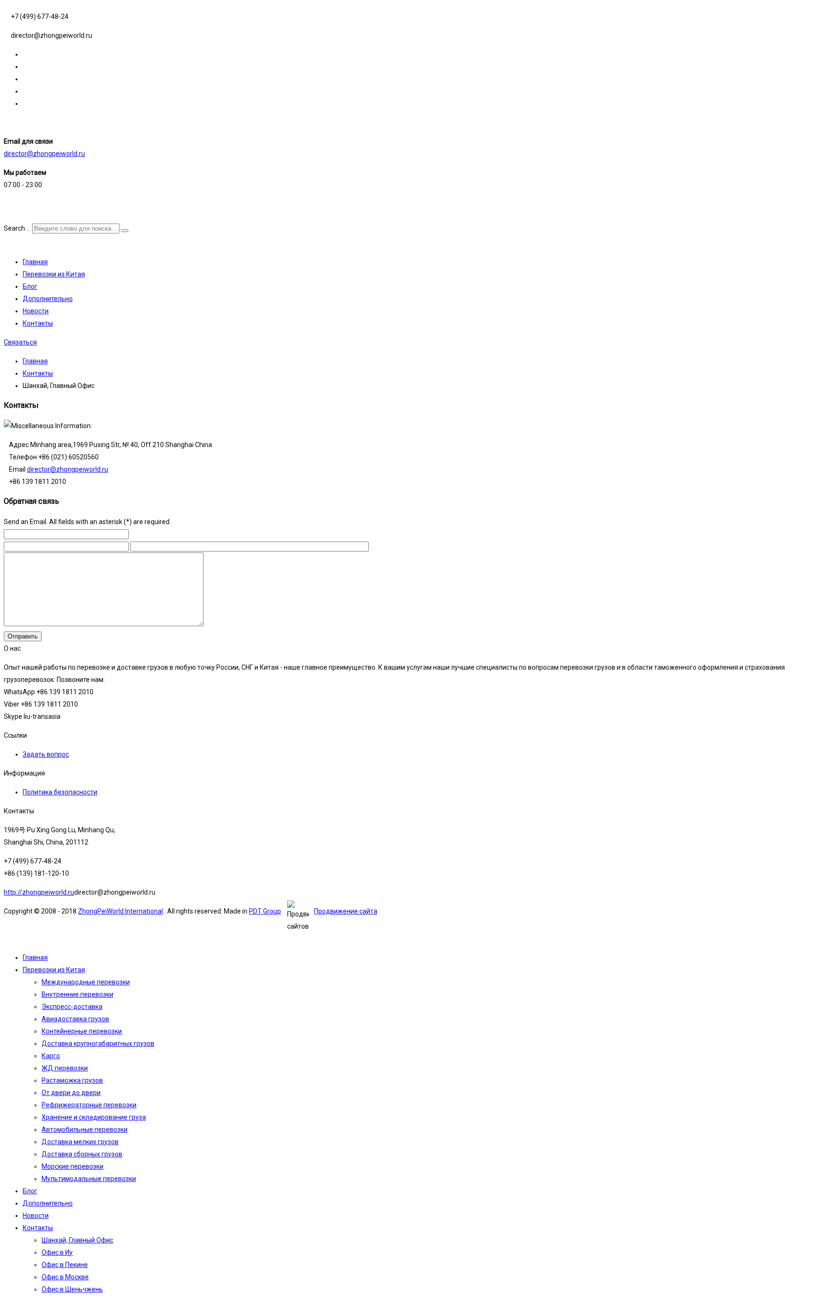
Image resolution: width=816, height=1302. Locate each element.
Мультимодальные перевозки (89, 1178)
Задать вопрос (46, 754)
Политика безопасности (60, 792)
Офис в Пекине (65, 1264)
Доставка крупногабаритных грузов (98, 1043)
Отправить (23, 636)
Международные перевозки (86, 982)
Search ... (17, 228)
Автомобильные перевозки (85, 1129)
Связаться (20, 342)
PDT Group (265, 911)
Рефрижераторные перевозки (89, 1105)
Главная (35, 262)
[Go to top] (6, 938)
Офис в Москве (65, 1277)
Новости (36, 311)
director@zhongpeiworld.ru (44, 153)
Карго (51, 1056)
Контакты (38, 323)
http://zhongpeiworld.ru (39, 892)
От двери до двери (71, 1092)
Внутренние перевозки (77, 994)
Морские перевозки (72, 1166)
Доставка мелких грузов (80, 1142)
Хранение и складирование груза (94, 1117)
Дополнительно (48, 298)
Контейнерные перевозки (82, 1031)
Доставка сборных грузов (82, 1154)
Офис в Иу (57, 1252)
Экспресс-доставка (72, 1006)
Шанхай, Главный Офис (77, 1240)
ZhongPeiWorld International (120, 911)
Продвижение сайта (345, 911)
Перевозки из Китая (54, 274)
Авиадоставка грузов (75, 1019)
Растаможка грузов (72, 1080)
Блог (30, 286)
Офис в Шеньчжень (72, 1289)
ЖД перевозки (65, 1068)
